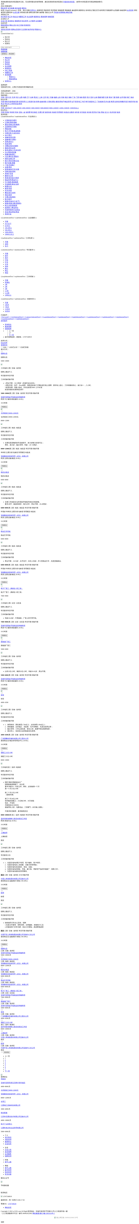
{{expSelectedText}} (8, 319)
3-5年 (7, 291)
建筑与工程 (9, 176)
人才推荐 (31, 21)
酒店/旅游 (8, 195)
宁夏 (114, 97)
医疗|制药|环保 (130, 101)
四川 (88, 97)
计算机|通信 (51, 101)
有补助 (89, 112)
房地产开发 (9, 173)
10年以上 (8, 295)
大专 (6, 264)
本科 (6, 266)
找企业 (7, 62)
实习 (6, 246)
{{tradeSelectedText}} (78, 317)
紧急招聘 (44, 17)
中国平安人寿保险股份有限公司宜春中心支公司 (18, 934)
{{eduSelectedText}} (122, 317)
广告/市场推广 (10, 165)
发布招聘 (8, 1152)
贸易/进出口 (9, 141)
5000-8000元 (44, 108)
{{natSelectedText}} (108, 317)
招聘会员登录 (16, 29)
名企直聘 (30, 17)
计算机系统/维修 (11, 122)
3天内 (7, 305)
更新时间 (4, 345)
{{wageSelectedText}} (49, 317)
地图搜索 (4, 51)
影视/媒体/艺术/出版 (12, 169)
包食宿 (54, 112)
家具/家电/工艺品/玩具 (13, 150)
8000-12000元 (54, 108)
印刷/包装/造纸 (10, 171)
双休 (16, 112)
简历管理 (8, 1172)
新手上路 (8, 1162)
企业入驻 (4, 21)
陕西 (103, 97)
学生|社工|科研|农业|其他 (13, 104)
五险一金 (22, 112)
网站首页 (4, 8)
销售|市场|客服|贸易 (11, 101)
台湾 (121, 97)
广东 (73, 97)
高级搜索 (4, 49)
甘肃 (106, 97)
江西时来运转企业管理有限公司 (12, 1128)
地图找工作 (22, 17)
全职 (6, 244)
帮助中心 (38, 29)
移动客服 (4, 1113)
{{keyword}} (5, 317)
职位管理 (25, 21)
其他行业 (8, 214)
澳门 (128, 97)
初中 (6, 256)
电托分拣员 (5, 472)
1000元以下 (8, 108)
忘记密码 (24, 29)
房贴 (102, 112)
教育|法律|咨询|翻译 (118, 101)
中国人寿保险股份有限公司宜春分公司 (14, 879)
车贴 (99, 112)
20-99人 (7, 226)
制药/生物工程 (10, 158)
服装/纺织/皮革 (10, 148)
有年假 (76, 112)
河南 (62, 97)
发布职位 (11, 21)
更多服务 (8, 75)
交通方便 (41, 112)
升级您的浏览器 (68, 2)
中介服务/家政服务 (11, 182)
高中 (6, 258)
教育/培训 (8, 188)
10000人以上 (9, 234)
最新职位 (37, 17)
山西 (20, 97)
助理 (2, 893)
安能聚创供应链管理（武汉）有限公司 (14, 456)
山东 (59, 97)
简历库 (7, 64)
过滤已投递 (24, 347)
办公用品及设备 (10, 152)
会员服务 (38, 21)
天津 (13, 97)
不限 (2, 97)
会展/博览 (8, 167)
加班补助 (48, 112)
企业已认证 (13, 347)
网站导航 (69, 12)
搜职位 (24, 8)
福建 (55, 97)
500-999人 (8, 230)
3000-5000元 (35, 108)
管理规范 (60, 112)
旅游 (118, 112)
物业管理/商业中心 (11, 180)
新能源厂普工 (6, 642)
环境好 (6, 112)
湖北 (66, 97)
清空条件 (4, 321)
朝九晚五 (34, 112)
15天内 (7, 309)
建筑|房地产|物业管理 (63, 101)
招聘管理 (8, 1156)
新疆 (117, 97)
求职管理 (8, 1139)
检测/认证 (8, 186)
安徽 (51, 97)
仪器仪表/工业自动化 (12, 133)
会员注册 (16, 12)
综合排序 (4, 343)
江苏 (44, 97)
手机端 (56, 12)
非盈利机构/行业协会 (12, 210)
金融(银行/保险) (10, 139)
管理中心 (33, 10)
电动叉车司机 (6, 531)
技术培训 (113, 112)
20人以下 (8, 224)
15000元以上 (74, 108)
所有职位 (8, 324)
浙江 (48, 97)
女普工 (3, 1101)
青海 (110, 97)
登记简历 (4, 17)
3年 (6, 289)
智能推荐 (8, 329)
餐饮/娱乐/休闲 (10, 193)
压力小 (107, 112)
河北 (17, 97)
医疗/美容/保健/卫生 (12, 161)
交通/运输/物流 (10, 197)
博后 (6, 273)
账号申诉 (31, 29)
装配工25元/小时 (7, 752)
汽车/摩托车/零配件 (12, 156)
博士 (6, 270)
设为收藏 (11, 8)
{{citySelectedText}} (17, 317)
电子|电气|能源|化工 (89, 101)
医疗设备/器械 (10, 163)
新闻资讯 (8, 68)
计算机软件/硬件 (11, 120)
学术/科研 (8, 190)
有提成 (66, 112)
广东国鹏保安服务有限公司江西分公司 (14, 738)
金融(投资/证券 (10, 137)
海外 (132, 97)
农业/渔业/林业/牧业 (12, 212)
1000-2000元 (17, 108)
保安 (2, 695)
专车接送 (83, 112)
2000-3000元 (26, 108)
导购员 (3, 1079)
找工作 (10, 17)
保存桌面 (18, 8)
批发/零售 (8, 144)
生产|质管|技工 (76, 101)
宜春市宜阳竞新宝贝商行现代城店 (13, 1083)
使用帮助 (62, 12)
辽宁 (28, 97)
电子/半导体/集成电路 (12, 131)
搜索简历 (18, 21)
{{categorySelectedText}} (32, 317)
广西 (77, 97)
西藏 (99, 97)
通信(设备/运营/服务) (12, 124)
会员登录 (130, 10)
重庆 (84, 97)
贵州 (92, 97)
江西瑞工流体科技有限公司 (10, 1105)
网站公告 (12, 25)
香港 (125, 97)
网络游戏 (8, 129)
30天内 (7, 311)
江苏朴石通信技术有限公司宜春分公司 (14, 1116)
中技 (6, 260)
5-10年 (7, 293)
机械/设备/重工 (10, 154)
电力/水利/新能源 (11, 205)
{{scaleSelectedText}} (93, 317)
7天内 (7, 307)
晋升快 (94, 112)
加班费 (28, 112)
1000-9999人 (9, 232)
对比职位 (6, 1052)
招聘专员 (4, 353)
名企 (5, 347)
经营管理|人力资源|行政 (27, 101)
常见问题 (8, 1174)
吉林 (31, 97)
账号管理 (8, 1170)
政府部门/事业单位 (11, 207)
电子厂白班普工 (6, 1124)
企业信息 (8, 1144)
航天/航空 (8, 199)
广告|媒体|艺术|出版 (104, 101)
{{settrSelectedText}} (22, 319)
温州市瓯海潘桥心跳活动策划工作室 (14, 819)
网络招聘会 (5, 25)
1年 (6, 284)
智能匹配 (51, 17)
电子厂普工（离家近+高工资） (12, 588)
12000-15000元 (64, 108)
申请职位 (4, 407)
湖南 (70, 97)
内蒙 (24, 97)
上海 (40, 97)
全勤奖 (71, 112)
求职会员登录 (6, 29)
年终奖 (12, 112)
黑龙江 (36, 97)
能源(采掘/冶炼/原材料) (13, 203)
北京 (9, 97)
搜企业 (15, 17)
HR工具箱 (20, 25)
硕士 (6, 268)
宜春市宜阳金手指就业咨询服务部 (13, 397)
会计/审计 (8, 135)
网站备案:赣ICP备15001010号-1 (44, 1213)
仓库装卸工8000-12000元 (9, 413)
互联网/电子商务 (11, 127)
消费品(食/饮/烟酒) (11, 146)
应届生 (7, 282)
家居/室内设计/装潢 (12, 178)
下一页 (11, 335)
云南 (95, 97)
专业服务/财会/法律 (12, 184)
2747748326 (12, 1204)
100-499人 (8, 228)
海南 (81, 97)
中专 (6, 262)
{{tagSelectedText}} (64, 317)
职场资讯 (27, 25)
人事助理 (4, 833)
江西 (6, 97)
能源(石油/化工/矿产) (12, 201)
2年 (6, 287)
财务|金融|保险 (41, 101)
